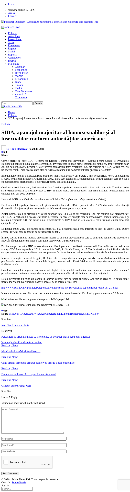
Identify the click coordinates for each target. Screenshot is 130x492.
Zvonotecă (20, 94)
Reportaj (12, 54)
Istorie (18, 82)
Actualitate (14, 36)
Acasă (11, 13)
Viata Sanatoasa (23, 91)
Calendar (20, 66)
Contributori (14, 57)
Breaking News (9, 345)
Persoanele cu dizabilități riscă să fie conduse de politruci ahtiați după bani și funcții (45, 336)
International (14, 39)
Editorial (12, 33)
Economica (21, 69)
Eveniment (14, 45)
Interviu (12, 60)
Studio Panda (19, 482)
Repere (12, 48)
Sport (11, 42)
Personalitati (21, 78)
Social (11, 51)
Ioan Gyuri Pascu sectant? (15, 325)
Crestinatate (21, 97)
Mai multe (13, 63)
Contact (12, 16)
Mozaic (19, 75)
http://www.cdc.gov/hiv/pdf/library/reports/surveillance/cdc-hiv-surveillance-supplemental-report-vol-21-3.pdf (59, 287)
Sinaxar (19, 85)
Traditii (19, 88)
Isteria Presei (21, 72)
